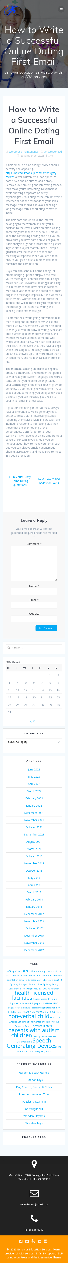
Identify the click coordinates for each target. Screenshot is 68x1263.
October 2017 (34, 928)
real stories (46, 1036)
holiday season (40, 999)
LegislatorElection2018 (19, 1007)
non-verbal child (28, 1016)
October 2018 (34, 870)
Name (34, 586)
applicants (17, 971)
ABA (9, 971)
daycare (23, 980)
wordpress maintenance (24, 151)
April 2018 (34, 885)
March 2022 (34, 791)
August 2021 (34, 841)
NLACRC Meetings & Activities (46, 1012)
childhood (46, 975)
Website (34, 613)
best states (56, 971)
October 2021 (34, 827)
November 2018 (34, 863)
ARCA (25, 971)
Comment (34, 544)
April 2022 (34, 784)
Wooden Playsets (34, 1116)
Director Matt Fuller (38, 980)
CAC (8, 975)
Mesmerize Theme (49, 1257)
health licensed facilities (32, 995)
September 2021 (34, 834)
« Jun (33, 721)
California (15, 975)
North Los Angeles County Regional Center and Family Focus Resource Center (34, 1021)
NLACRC (27, 1012)
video (20, 1051)
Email (34, 600)
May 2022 (34, 776)
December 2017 (34, 914)
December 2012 (34, 950)
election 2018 (55, 980)
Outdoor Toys (34, 1080)
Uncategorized (53, 151)
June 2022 (34, 769)
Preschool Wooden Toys (34, 1094)
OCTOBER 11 (39, 1026)
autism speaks (43, 971)
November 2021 (34, 820)
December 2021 (34, 813)
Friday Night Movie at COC (34, 988)
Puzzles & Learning (34, 1101)
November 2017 (34, 921)
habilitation (53, 988)
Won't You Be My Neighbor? (37, 1051)
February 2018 (34, 899)
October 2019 (34, 856)
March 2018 (34, 892)
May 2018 (34, 878)
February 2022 (34, 798)
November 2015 (34, 943)
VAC (59, 1047)
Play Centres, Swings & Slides (34, 1087)
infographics (36, 1003)
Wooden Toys (34, 1123)
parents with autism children (34, 1032)
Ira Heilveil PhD (50, 1003)
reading (36, 1036)
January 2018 (34, 906)
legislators (36, 1007)
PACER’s (49, 1026)
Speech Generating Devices (32, 1043)
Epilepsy (14, 984)
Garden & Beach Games (34, 1072)
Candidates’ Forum (30, 975)
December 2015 (34, 935)
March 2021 (34, 849)
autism (32, 971)
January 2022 (34, 805)
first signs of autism (28, 984)
